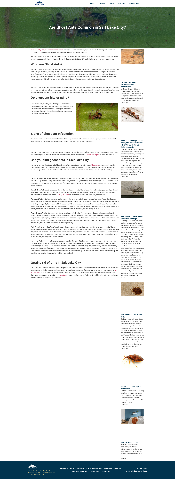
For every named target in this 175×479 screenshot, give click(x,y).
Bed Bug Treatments (77, 468)
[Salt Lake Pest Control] (39, 3)
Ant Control (64, 468)
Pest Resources (134, 3)
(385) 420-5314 (142, 468)
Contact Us (101, 3)
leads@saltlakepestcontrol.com (136, 471)
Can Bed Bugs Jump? (129, 442)
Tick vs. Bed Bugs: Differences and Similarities (128, 84)
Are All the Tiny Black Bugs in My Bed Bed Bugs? (132, 217)
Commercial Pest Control (112, 468)
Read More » (125, 103)
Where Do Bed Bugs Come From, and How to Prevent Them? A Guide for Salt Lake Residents (132, 143)
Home (92, 3)
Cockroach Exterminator (94, 468)
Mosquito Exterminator (80, 471)
